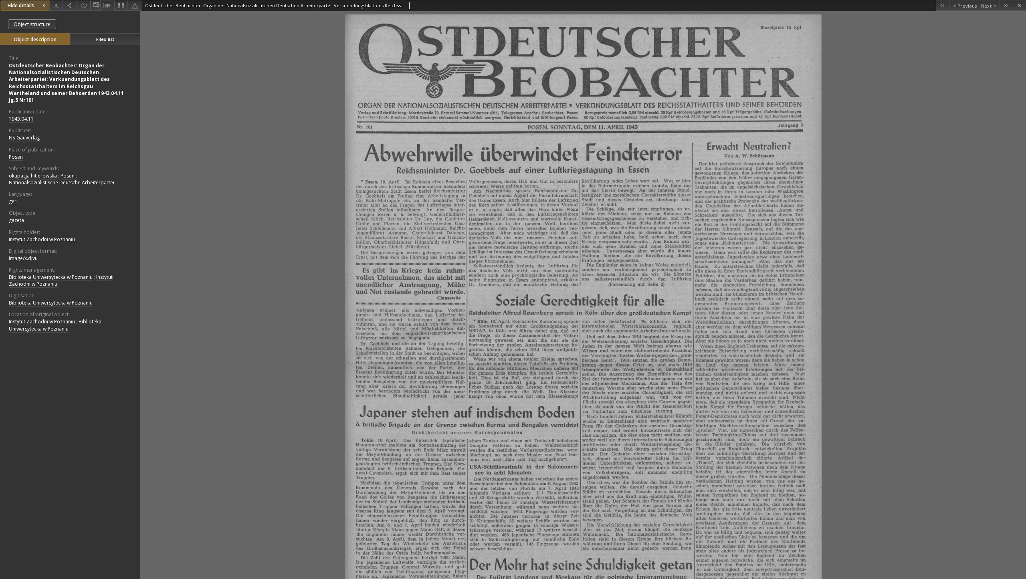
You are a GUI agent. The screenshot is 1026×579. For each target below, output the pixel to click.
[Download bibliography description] (107, 5)
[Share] (70, 5)
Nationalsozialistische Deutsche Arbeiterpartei (61, 182)
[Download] (56, 5)
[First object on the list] (942, 5)
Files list (105, 39)
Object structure (32, 24)
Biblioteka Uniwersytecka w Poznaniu (51, 277)
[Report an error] (134, 5)
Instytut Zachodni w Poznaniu (42, 239)
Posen (16, 156)
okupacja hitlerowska (33, 175)
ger (12, 201)
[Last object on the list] (1006, 5)
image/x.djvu (23, 258)
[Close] (1019, 5)
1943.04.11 (21, 118)
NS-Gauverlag (24, 137)
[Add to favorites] (84, 5)
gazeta (16, 220)
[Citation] (121, 5)
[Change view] (95, 5)
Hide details (21, 5)
